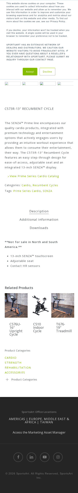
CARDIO (10, 357)
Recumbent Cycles (45, 185)
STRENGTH (13, 362)
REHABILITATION (18, 367)
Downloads (39, 228)
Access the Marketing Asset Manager (39, 432)
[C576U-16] (16, 305)
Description (39, 211)
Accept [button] (30, 71)
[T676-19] (62, 305)
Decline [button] (47, 71)
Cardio (26, 185)
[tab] (39, 211)
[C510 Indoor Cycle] (39, 305)
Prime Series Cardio (27, 191)
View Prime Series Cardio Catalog (34, 176)
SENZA (47, 191)
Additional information (39, 219)
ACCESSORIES (15, 372)
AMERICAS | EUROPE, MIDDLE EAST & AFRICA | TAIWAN (39, 420)
